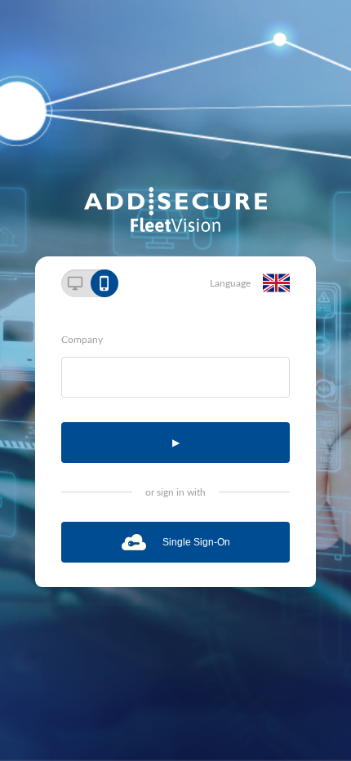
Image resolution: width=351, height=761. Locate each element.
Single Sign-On (196, 542)
